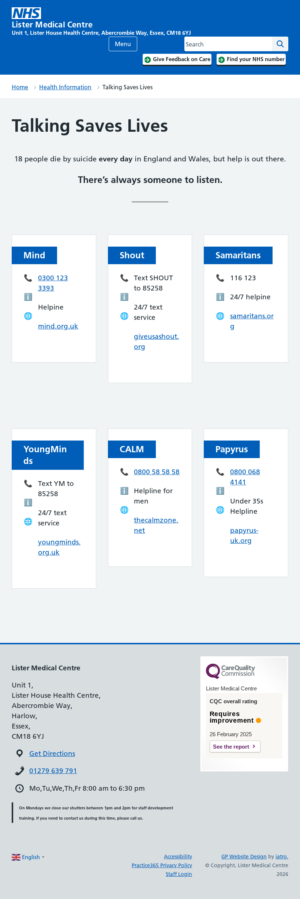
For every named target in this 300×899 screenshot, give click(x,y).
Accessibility (178, 856)
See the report (231, 746)
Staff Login (179, 874)
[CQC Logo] (230, 677)
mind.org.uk (58, 326)
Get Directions (52, 753)
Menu (123, 44)
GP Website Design (244, 856)
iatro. (281, 856)
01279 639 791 (53, 771)
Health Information (65, 87)
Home (20, 87)
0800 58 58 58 (157, 472)
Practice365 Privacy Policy (162, 865)
